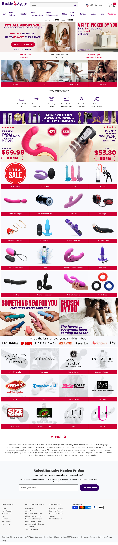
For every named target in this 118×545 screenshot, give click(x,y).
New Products (7, 511)
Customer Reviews (94, 57)
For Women (6, 519)
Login (101, 5)
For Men (5, 516)
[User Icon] (96, 5)
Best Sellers (6, 513)
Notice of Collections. (98, 537)
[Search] (75, 5)
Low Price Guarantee (33, 513)
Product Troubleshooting (34, 524)
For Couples (6, 521)
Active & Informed (56, 508)
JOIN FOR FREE (89, 487)
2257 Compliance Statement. (78, 537)
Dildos (64, 14)
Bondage (84, 14)
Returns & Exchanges (33, 519)
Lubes (93, 14)
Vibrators (24, 14)
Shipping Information (33, 516)
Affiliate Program (55, 519)
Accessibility (30, 527)
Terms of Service (31, 529)
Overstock (6, 524)
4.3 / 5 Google (94, 54)
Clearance (111, 14)
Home (4, 508)
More (102, 14)
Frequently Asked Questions (56, 515)
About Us (28, 511)
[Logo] (14, 4)
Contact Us (29, 508)
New (4, 14)
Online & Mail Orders (33, 521)
